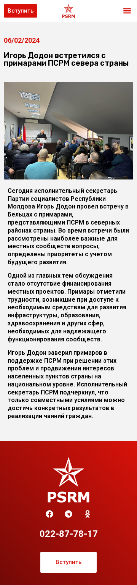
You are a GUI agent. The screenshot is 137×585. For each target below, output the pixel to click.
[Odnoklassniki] (87, 514)
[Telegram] (68, 514)
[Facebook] (49, 514)
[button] (127, 11)
